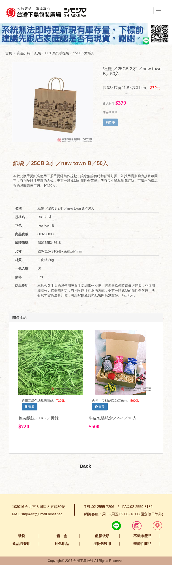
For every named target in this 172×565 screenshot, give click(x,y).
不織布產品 (142, 536)
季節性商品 (142, 544)
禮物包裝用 (102, 544)
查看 (30, 406)
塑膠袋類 (102, 536)
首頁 (8, 53)
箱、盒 (61, 536)
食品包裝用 (21, 544)
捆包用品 (62, 544)
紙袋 (21, 536)
